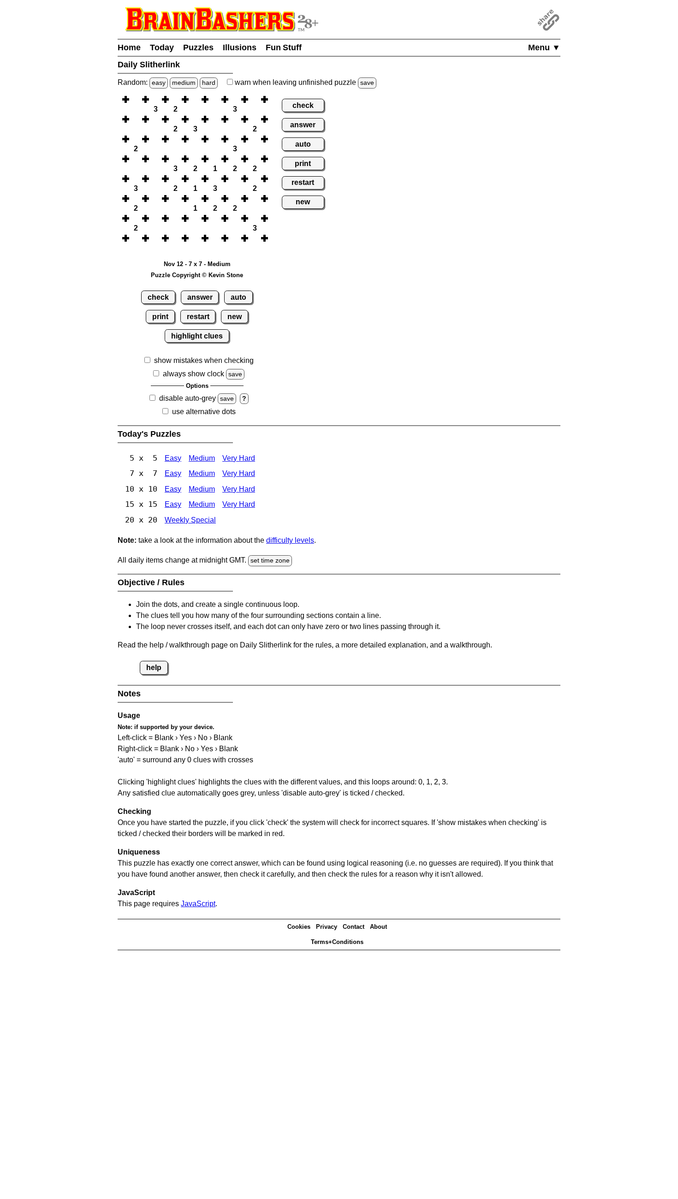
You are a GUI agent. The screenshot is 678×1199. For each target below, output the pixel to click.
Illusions (239, 47)
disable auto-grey (187, 398)
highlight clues (197, 336)
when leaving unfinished (303, 82)
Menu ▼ (544, 47)
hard (208, 82)
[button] (135, 99)
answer (200, 297)
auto (238, 297)
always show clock (193, 374)
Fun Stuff (284, 47)
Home (129, 47)
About (378, 926)
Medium (202, 458)
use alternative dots (204, 411)
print (160, 317)
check (158, 297)
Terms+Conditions (337, 941)
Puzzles (198, 47)
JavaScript (198, 904)
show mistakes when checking (204, 360)
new (234, 317)
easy (159, 82)
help (153, 667)
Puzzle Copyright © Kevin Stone (197, 275)
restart (198, 317)
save (367, 82)
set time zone (270, 560)
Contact (353, 926)
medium (184, 82)
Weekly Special (190, 520)
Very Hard (238, 458)
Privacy (326, 926)
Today (162, 47)
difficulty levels (290, 540)
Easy (173, 458)
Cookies (298, 926)
